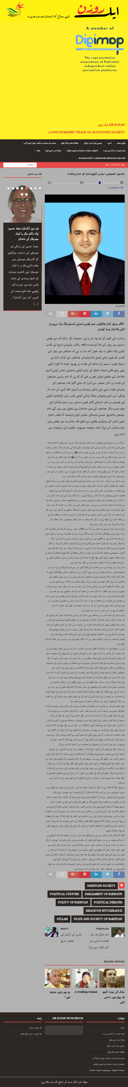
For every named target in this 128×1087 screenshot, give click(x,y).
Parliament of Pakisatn (103, 894)
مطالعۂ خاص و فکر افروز (116, 1052)
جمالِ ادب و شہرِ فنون (53, 150)
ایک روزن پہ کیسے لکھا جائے (31, 1033)
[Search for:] (20, 164)
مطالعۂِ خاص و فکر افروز (69, 143)
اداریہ (109, 143)
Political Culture (64, 894)
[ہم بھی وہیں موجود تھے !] (57, 978)
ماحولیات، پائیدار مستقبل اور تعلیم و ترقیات (82, 150)
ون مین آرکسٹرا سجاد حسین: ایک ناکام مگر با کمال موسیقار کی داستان (23, 233)
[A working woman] (85, 978)
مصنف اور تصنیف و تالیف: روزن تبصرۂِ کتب (40, 143)
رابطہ (38, 150)
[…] (36, 304)
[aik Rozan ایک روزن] (64, 18)
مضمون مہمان (92, 183)
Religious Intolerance (104, 911)
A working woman (86, 992)
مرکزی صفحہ (121, 143)
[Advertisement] (64, 98)
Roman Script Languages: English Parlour (102, 158)
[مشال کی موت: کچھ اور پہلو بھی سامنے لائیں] (112, 978)
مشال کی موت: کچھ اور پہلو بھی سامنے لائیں (114, 997)
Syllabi (62, 919)
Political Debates (108, 902)
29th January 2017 (111, 183)
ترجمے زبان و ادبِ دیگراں (115, 1045)
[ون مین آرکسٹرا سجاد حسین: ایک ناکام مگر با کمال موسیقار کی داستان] (22, 203)
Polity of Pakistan (73, 902)
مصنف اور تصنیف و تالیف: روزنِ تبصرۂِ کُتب (108, 1058)
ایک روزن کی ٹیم (36, 1027)
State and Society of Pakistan (98, 919)
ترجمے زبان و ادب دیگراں (93, 143)
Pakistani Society (101, 886)
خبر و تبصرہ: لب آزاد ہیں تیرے (114, 150)
